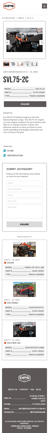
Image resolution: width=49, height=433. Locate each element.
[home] (9, 6)
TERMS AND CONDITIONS (21, 426)
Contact (24, 389)
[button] (44, 6)
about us (12, 389)
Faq (32, 389)
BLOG (38, 389)
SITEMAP (27, 428)
